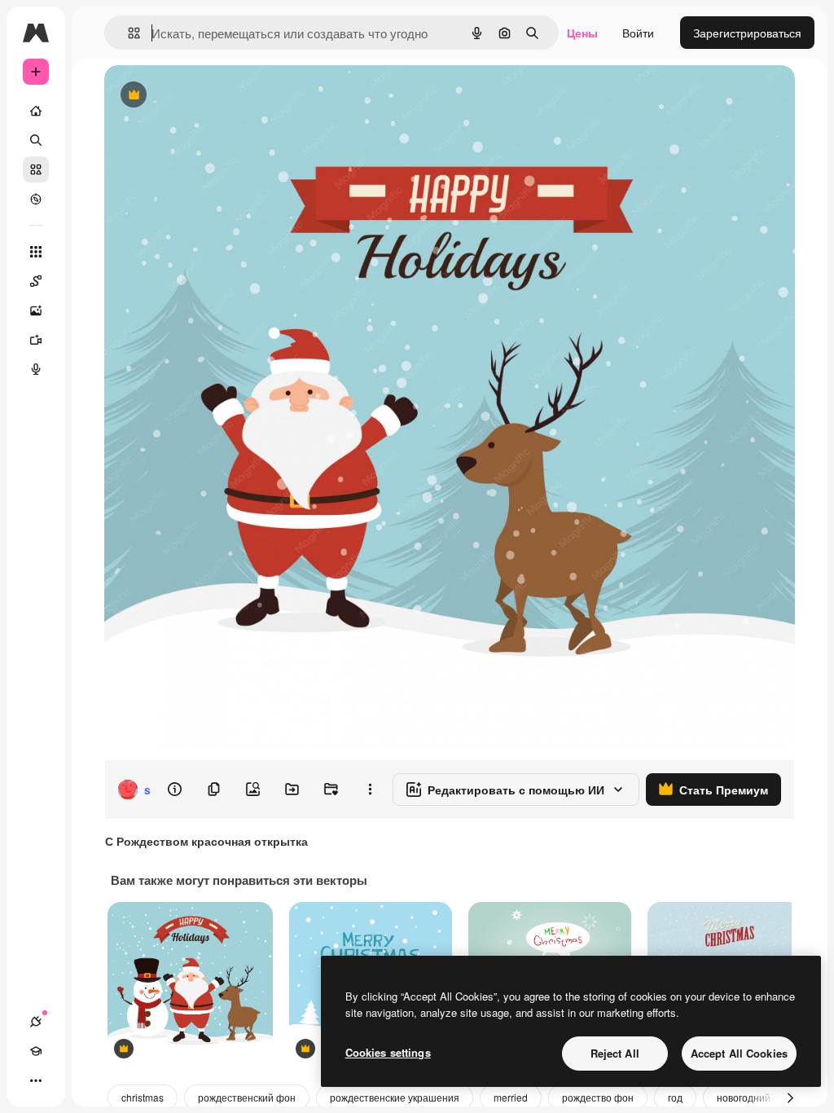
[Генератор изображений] (36, 310)
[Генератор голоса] (36, 369)
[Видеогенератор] (36, 340)
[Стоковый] (36, 169)
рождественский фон (247, 1097)
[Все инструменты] (36, 252)
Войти (638, 32)
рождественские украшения (394, 1097)
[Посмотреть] (36, 199)
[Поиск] (36, 140)
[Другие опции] (369, 789)
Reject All (614, 1053)
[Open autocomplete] (127, 33)
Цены (582, 32)
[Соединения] (36, 1022)
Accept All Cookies (739, 1053)
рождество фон (598, 1097)
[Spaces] (36, 281)
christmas (142, 1097)
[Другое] (36, 1080)
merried (511, 1097)
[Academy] (36, 1051)
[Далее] (790, 1097)
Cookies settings (388, 1052)
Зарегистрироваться (747, 32)
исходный (213, 95)
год (675, 1097)
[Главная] (36, 111)
